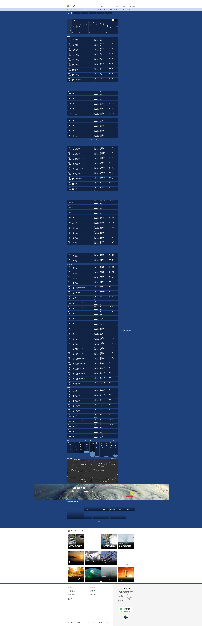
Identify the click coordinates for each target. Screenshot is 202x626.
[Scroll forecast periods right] (117, 27)
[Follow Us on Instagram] (121, 588)
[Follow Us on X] (132, 588)
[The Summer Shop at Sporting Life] (130, 515)
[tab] (113, 20)
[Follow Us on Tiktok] (127, 588)
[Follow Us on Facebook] (119, 588)
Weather (71, 9)
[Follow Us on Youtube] (124, 588)
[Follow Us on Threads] (129, 588)
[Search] (127, 6)
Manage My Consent (72, 594)
